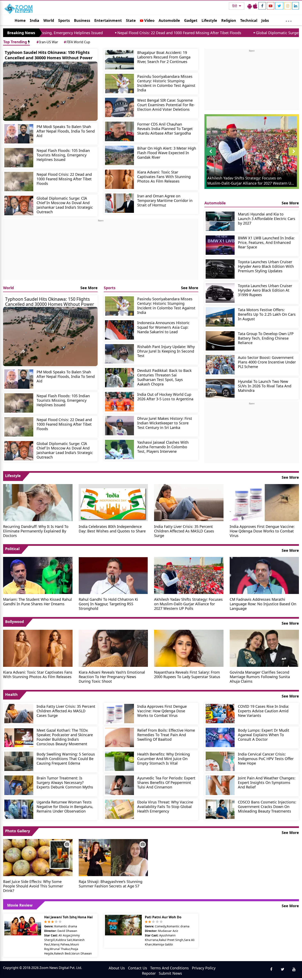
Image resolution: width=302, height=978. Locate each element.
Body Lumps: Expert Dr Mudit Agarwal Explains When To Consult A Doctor (263, 735)
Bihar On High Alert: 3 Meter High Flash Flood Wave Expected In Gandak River (166, 153)
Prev (210, 155)
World (48, 20)
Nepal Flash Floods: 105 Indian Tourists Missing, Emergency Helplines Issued (63, 155)
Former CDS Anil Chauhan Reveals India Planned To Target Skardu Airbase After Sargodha (165, 128)
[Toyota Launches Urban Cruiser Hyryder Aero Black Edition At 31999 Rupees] (220, 293)
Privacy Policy (204, 967)
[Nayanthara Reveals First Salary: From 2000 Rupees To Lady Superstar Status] (189, 647)
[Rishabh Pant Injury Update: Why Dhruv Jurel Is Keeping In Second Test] (119, 353)
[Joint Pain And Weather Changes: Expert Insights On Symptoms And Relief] (220, 785)
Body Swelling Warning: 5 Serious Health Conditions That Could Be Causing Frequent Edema (66, 758)
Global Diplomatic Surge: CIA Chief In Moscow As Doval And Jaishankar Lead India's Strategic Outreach (65, 205)
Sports (64, 20)
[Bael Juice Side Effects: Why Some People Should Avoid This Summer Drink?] (38, 857)
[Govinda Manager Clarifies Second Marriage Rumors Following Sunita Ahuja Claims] (264, 647)
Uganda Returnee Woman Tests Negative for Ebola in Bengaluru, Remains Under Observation (65, 806)
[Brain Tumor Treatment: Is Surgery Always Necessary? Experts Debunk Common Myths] (18, 785)
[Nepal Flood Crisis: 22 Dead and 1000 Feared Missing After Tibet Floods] (18, 181)
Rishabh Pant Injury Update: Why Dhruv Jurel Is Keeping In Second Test (166, 351)
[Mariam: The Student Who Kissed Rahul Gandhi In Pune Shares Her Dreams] (38, 574)
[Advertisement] (100, 251)
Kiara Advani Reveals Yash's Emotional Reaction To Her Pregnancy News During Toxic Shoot (112, 676)
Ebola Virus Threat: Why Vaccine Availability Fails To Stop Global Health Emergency (165, 806)
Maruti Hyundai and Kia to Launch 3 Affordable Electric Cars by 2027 (266, 218)
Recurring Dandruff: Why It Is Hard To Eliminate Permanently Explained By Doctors (35, 531)
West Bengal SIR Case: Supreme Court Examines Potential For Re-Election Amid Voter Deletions (166, 105)
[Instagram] (287, 5)
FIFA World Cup (77, 42)
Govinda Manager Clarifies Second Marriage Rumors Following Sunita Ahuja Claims (260, 676)
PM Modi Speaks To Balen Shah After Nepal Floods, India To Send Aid (66, 131)
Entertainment (108, 20)
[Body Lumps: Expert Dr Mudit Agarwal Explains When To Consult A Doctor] (220, 737)
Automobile (169, 20)
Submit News (170, 973)
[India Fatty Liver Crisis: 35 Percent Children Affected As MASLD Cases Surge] (189, 501)
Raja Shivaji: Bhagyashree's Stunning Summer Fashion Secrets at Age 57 (110, 883)
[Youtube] (270, 5)
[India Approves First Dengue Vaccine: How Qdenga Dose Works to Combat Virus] (264, 501)
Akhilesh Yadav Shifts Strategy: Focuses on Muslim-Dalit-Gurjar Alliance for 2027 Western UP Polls (188, 604)
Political (12, 548)
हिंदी (235, 6)
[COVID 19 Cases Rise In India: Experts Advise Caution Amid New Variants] (220, 713)
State (131, 20)
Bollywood (14, 621)
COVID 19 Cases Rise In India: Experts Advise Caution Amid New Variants (263, 711)
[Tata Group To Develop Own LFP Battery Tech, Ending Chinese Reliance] (220, 340)
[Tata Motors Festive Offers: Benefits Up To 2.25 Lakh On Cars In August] (220, 317)
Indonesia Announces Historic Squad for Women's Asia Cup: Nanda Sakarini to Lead (163, 327)
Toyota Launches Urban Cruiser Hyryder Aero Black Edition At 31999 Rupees (265, 290)
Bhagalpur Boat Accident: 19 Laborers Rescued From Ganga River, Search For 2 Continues (163, 57)
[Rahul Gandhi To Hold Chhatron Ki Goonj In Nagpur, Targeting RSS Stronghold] (113, 574)
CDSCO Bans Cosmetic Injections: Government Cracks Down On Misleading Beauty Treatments (267, 806)
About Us (117, 967)
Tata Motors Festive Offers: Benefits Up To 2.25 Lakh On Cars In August (267, 314)
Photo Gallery (17, 830)
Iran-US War (47, 42)
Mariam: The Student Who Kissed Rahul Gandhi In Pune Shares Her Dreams (37, 601)
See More (89, 287)
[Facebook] (262, 5)
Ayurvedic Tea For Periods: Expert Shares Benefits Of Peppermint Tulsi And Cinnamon (166, 782)
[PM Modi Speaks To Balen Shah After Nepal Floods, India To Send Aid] (18, 133)
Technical (248, 20)
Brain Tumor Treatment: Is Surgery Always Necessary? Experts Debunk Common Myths (65, 782)
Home (20, 20)
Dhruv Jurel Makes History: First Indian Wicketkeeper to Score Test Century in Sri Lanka (164, 423)
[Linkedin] (295, 5)
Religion (228, 20)
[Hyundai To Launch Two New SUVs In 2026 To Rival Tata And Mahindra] (220, 388)
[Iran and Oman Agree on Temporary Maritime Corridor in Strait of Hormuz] (119, 203)
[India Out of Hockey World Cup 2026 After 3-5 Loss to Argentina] (119, 401)
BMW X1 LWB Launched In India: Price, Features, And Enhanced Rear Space (266, 242)
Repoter (149, 973)
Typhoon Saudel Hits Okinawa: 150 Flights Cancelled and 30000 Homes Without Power (49, 55)
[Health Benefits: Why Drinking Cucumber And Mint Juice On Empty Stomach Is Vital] (119, 761)
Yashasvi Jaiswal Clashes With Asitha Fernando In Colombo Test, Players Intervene (163, 447)
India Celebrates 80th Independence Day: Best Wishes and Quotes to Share (112, 528)
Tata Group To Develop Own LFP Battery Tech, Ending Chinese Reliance (266, 338)
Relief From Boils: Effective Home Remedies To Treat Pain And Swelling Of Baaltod (166, 735)
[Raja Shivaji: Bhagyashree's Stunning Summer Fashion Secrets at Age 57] (113, 857)
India (34, 20)
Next (293, 155)
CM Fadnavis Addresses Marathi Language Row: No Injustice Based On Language (263, 604)
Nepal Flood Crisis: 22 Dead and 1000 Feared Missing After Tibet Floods (125, 32)
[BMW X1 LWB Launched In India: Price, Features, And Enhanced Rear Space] (220, 245)
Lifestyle (209, 20)
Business (82, 20)
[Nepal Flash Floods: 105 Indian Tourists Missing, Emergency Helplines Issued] (18, 157)
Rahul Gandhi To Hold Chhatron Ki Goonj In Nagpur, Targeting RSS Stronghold (108, 604)
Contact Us (137, 967)
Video (148, 20)
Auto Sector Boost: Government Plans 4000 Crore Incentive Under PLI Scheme (267, 362)
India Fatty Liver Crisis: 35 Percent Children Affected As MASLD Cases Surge (184, 531)
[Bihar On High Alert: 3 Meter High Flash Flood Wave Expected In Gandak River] (119, 155)
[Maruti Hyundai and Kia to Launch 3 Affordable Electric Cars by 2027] (220, 221)
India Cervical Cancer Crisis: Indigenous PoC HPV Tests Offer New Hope (266, 758)
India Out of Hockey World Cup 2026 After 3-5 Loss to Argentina (165, 396)
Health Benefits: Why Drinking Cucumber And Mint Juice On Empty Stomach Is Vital (163, 758)
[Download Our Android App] (249, 6)
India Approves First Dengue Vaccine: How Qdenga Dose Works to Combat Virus (262, 531)
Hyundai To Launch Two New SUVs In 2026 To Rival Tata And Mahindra (264, 386)
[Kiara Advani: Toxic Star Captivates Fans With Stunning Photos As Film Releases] (119, 179)
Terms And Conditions (169, 967)
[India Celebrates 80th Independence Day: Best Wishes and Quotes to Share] (113, 501)
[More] (289, 20)
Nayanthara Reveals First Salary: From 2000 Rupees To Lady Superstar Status (187, 674)
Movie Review (19, 905)
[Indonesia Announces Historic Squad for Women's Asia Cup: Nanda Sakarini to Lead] (119, 330)
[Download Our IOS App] (255, 6)
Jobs (265, 20)
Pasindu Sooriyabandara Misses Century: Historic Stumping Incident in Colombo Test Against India (166, 83)
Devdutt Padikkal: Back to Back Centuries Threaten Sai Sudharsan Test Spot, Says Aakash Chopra (164, 377)
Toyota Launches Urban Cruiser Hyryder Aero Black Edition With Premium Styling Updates (266, 266)
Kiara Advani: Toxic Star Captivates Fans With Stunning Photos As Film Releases (164, 176)
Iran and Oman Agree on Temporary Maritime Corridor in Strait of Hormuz (164, 200)
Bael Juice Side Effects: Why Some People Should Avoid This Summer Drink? (33, 886)
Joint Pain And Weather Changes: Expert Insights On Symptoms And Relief (266, 782)
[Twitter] (279, 5)
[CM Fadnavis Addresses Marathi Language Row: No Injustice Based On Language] (264, 574)
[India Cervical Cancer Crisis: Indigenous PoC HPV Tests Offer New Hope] (220, 761)
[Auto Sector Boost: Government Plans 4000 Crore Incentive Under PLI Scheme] (220, 364)
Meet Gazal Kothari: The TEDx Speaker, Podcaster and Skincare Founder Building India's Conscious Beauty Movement (65, 737)
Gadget (190, 20)
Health (11, 694)
